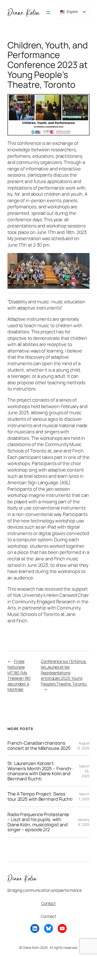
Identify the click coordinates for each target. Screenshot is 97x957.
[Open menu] (48, 13)
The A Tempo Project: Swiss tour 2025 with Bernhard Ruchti (39, 796)
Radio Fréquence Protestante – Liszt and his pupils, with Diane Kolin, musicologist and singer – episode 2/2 (38, 822)
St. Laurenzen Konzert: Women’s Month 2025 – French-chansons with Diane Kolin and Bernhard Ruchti (40, 771)
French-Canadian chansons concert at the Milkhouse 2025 (39, 745)
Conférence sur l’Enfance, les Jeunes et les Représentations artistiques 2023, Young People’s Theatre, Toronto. (64, 672)
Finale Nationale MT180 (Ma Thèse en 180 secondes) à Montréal (19, 675)
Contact (48, 903)
